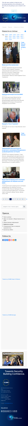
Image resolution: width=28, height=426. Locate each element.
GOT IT (14, 11)
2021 (18, 38)
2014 (10, 36)
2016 (18, 36)
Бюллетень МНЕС (8, 229)
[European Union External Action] (14, 417)
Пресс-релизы (7, 217)
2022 (22, 38)
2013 (6, 36)
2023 (6, 39)
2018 (6, 38)
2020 (14, 38)
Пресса (10, 27)
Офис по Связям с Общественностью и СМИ (14, 219)
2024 (10, 39)
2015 (14, 36)
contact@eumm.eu (8, 403)
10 (22, 199)
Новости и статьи (19, 27)
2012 (22, 34)
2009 (10, 34)
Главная (4, 27)
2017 (22, 36)
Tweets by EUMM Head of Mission (11, 279)
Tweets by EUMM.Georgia (9, 315)
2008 (6, 34)
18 (26, 199)
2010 (14, 34)
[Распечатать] (25, 31)
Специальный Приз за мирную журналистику (12, 227)
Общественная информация (11, 222)
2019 (10, 38)
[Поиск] (24, 206)
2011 (18, 34)
